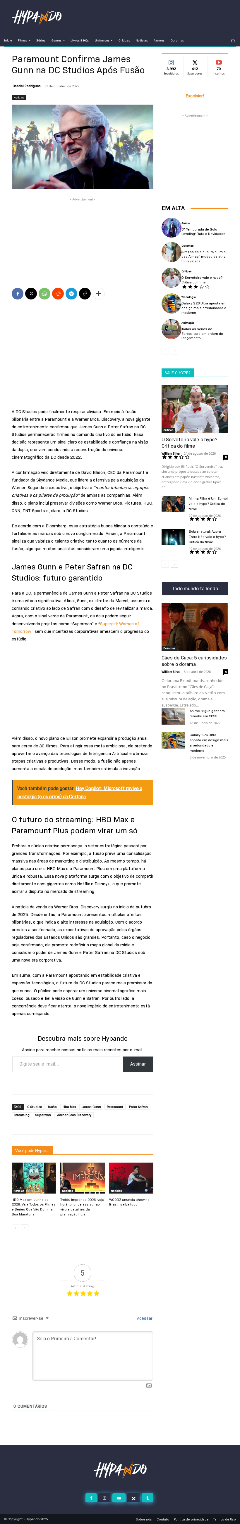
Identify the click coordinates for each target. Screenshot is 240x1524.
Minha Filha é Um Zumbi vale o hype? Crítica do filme (208, 503)
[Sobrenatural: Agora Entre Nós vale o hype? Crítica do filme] (173, 537)
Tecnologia (188, 297)
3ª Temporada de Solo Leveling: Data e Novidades (203, 231)
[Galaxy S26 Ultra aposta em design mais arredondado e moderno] (171, 303)
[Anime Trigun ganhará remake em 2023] (173, 716)
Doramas (187, 245)
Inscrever (218, 61)
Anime (185, 223)
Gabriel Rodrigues (27, 86)
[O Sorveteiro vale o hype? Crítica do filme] (171, 278)
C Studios (34, 1107)
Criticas (186, 271)
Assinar (138, 1064)
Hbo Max (69, 1107)
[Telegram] (71, 293)
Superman (43, 1115)
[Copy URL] (85, 293)
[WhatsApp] (44, 293)
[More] (98, 293)
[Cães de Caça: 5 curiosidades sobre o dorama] (195, 627)
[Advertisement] (82, 231)
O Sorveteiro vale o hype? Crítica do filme (201, 279)
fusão (52, 1107)
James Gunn (91, 1107)
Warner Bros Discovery (74, 1115)
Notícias (18, 97)
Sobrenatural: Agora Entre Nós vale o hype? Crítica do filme (207, 536)
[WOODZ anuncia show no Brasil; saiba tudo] (131, 1178)
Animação (188, 322)
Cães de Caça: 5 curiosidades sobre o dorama (194, 661)
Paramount (115, 1107)
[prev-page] (15, 1228)
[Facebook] (17, 293)
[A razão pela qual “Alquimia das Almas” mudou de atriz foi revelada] (171, 252)
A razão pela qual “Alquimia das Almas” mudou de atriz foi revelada (203, 256)
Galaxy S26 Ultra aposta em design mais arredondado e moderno (204, 307)
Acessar (144, 1318)
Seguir (171, 61)
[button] (233, 40)
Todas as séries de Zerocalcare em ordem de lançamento (202, 333)
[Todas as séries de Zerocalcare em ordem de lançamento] (171, 329)
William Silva (171, 453)
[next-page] (24, 1228)
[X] (31, 293)
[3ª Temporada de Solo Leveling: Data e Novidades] (171, 228)
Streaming (22, 1115)
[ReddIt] (58, 293)
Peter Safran (138, 1107)
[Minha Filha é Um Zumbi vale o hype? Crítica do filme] (173, 504)
